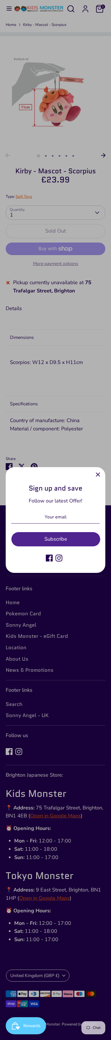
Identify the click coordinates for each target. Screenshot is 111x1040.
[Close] (98, 474)
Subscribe (55, 539)
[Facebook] (49, 558)
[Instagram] (59, 558)
